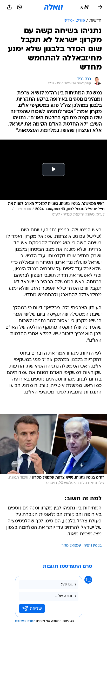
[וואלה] (53, 7)
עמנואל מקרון (70, 545)
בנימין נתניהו (92, 545)
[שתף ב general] (9, 7)
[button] (85, 7)
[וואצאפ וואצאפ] (19, 7)
